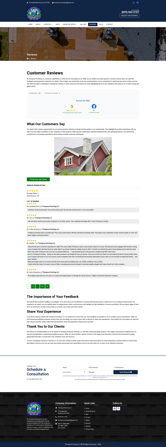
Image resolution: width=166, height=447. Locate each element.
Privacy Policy (106, 379)
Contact (88, 417)
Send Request (125, 372)
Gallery (88, 420)
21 (42, 286)
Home (87, 408)
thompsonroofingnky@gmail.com (64, 3)
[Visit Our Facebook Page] (133, 2)
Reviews (88, 423)
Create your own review (38, 179)
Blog (87, 414)
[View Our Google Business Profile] (137, 2)
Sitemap (88, 426)
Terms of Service (117, 379)
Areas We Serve (90, 411)
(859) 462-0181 (130, 12)
